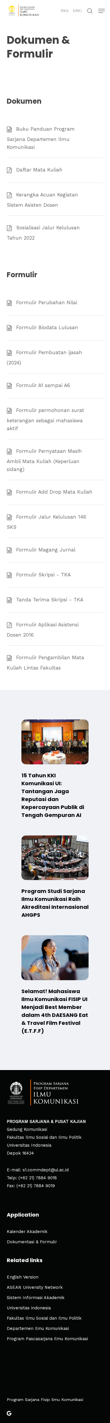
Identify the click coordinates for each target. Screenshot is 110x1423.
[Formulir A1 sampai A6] (55, 386)
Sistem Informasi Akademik (36, 1297)
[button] (101, 11)
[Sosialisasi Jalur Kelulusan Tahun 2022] (55, 232)
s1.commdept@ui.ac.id (46, 1170)
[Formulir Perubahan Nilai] (55, 303)
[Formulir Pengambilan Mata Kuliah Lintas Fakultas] (55, 662)
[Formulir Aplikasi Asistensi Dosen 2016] (55, 629)
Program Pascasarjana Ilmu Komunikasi (47, 1338)
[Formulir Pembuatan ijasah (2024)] (55, 357)
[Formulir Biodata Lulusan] (55, 328)
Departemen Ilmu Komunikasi (38, 1328)
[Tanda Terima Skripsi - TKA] (55, 600)
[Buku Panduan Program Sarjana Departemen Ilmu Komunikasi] (55, 137)
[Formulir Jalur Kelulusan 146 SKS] (55, 521)
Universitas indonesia (29, 1308)
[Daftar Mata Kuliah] (55, 170)
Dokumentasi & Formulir (32, 1241)
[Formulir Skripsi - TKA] (55, 575)
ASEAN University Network (35, 1287)
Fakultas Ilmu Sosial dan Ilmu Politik (44, 1318)
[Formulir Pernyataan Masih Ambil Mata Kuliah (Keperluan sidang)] (55, 459)
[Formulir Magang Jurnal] (55, 550)
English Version (22, 1277)
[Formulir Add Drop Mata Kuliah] (55, 492)
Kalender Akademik (27, 1231)
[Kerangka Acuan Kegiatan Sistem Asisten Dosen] (55, 199)
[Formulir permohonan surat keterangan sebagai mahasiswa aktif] (55, 418)
